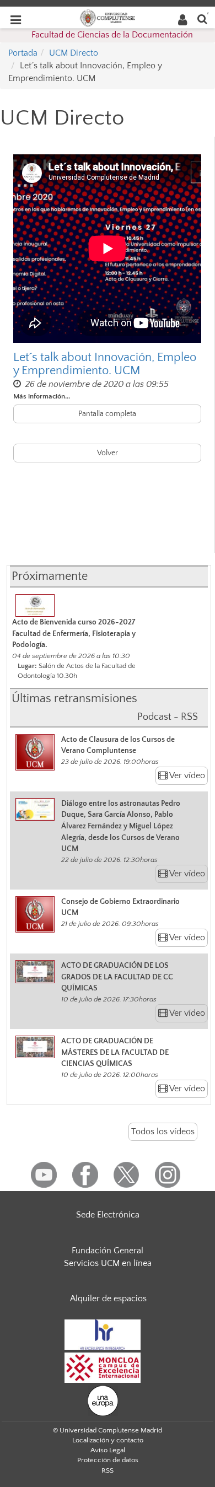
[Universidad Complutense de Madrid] (107, 17)
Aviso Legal (107, 1450)
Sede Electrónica (107, 1215)
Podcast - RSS (167, 717)
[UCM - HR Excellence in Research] (102, 1334)
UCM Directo (73, 53)
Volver (107, 453)
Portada (22, 53)
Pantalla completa (107, 414)
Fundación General (107, 1251)
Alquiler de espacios (108, 1298)
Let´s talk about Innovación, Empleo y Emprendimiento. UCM (104, 364)
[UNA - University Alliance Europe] (103, 1400)
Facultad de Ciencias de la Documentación (112, 35)
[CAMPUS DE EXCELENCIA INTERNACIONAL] (102, 1367)
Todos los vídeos (163, 1131)
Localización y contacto (107, 1440)
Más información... (41, 396)
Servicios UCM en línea (108, 1263)
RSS (107, 1470)
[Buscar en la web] (202, 18)
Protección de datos (107, 1460)
